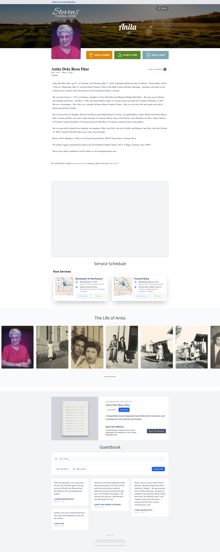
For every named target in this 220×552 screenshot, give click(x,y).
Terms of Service (116, 542)
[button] (64, 284)
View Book (111, 410)
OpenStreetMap (112, 545)
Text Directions (83, 296)
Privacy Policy (103, 542)
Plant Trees (98, 296)
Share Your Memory (156, 431)
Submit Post (158, 469)
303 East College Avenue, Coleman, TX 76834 (148, 290)
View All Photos (110, 377)
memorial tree (79, 163)
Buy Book (124, 410)
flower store (113, 163)
